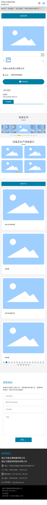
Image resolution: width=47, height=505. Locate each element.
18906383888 (16, 75)
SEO (21, 496)
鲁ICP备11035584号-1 (9, 491)
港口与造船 (19, 8)
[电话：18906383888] (11, 502)
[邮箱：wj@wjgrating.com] (35, 502)
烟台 (17, 496)
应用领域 (10, 8)
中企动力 (13, 496)
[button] (11, 135)
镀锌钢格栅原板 (10, 313)
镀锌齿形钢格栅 (10, 224)
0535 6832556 (16, 474)
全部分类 (23, 16)
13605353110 (22, 470)
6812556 (25, 474)
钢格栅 (7, 269)
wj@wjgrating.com (18, 482)
